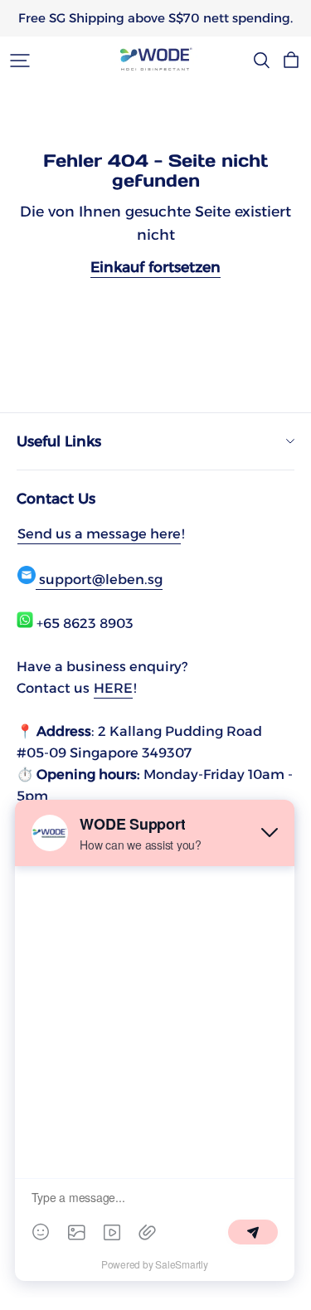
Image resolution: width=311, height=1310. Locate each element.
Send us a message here (99, 533)
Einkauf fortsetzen (155, 266)
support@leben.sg (99, 579)
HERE (113, 687)
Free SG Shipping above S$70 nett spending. (155, 18)
